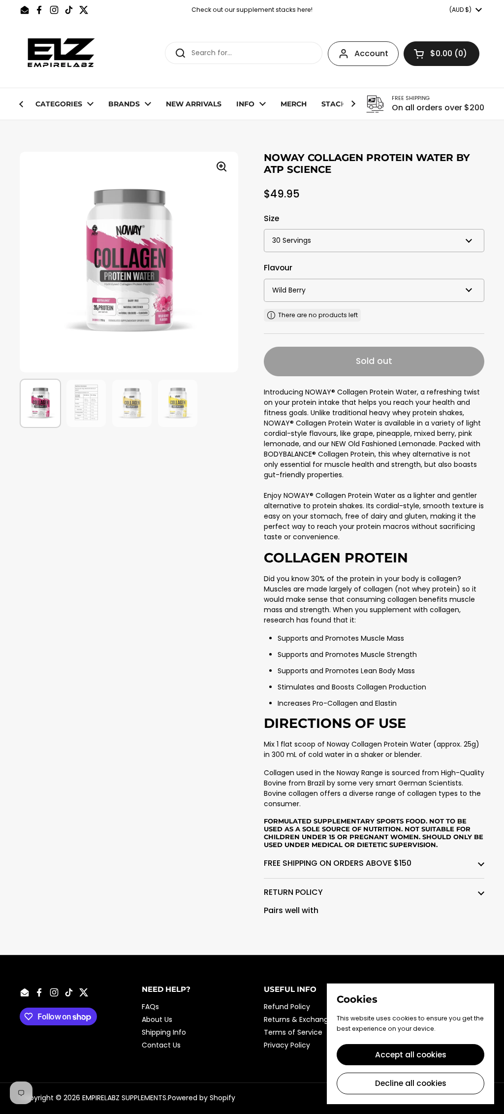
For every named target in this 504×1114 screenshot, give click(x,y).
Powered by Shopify (201, 1098)
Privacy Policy (287, 1045)
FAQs (150, 1007)
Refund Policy (287, 1007)
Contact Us (161, 1045)
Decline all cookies (410, 1083)
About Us (157, 1019)
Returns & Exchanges (300, 1019)
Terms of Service (293, 1032)
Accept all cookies (410, 1054)
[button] (441, 53)
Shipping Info (164, 1032)
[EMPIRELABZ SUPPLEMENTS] (62, 54)
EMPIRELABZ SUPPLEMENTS (124, 1098)
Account (371, 53)
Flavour (278, 267)
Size (271, 218)
